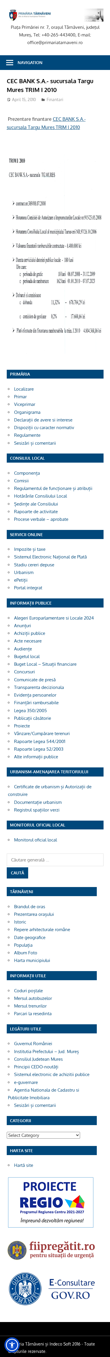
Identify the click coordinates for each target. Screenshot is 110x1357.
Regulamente (27, 435)
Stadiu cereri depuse (34, 565)
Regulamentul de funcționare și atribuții (53, 488)
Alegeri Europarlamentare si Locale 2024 (54, 618)
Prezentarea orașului (34, 914)
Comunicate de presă (35, 679)
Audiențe (23, 649)
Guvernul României (33, 1043)
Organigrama (27, 412)
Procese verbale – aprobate (41, 519)
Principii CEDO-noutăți (36, 1067)
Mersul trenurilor (30, 1006)
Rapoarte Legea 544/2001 (39, 741)
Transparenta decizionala (39, 687)
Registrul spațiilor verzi (37, 810)
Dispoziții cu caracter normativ (44, 427)
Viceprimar (24, 404)
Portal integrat (28, 587)
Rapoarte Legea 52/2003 (38, 749)
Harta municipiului (32, 960)
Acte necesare (28, 641)
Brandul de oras (29, 906)
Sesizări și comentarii (35, 443)
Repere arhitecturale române (42, 929)
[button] (12, 1345)
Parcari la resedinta (33, 1013)
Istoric (20, 922)
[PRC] (51, 1227)
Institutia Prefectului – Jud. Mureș (46, 1051)
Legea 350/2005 (30, 710)
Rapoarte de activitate (36, 511)
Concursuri (24, 672)
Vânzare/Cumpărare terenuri (42, 733)
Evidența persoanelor (35, 695)
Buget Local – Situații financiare (45, 664)
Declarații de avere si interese (43, 420)
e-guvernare (26, 1082)
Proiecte (22, 726)
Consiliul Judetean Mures (38, 1059)
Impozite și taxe (29, 549)
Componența (27, 473)
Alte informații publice (36, 756)
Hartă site (23, 1165)
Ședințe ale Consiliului (36, 504)
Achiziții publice (29, 633)
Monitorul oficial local (35, 840)
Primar (20, 396)
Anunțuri (22, 625)
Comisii (21, 480)
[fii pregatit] (52, 1261)
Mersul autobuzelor (33, 998)
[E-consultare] (52, 1305)
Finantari (55, 99)
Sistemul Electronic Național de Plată (50, 557)
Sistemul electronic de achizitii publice (51, 1074)
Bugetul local (27, 656)
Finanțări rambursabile (36, 702)
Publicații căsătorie (32, 718)
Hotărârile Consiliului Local (40, 496)
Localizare (24, 389)
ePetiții (21, 580)
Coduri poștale (28, 990)
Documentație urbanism (38, 802)
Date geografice (29, 937)
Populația (23, 945)
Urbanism (23, 572)
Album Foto (25, 953)
